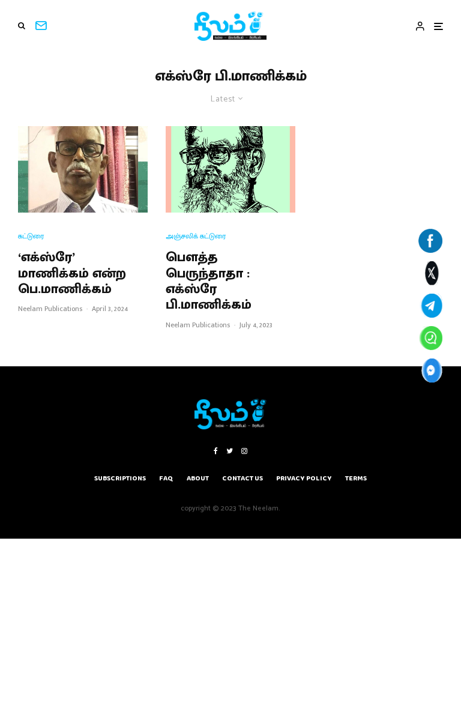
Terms (356, 478)
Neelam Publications (50, 309)
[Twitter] (229, 451)
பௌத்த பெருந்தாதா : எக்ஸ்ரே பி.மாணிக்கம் (209, 281)
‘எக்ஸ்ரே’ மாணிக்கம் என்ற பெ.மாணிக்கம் (72, 273)
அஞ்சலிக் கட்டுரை (196, 236)
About (198, 478)
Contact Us (242, 478)
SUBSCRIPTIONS (120, 478)
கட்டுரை (31, 236)
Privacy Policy (304, 478)
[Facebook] (215, 451)
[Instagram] (244, 451)
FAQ (166, 478)
